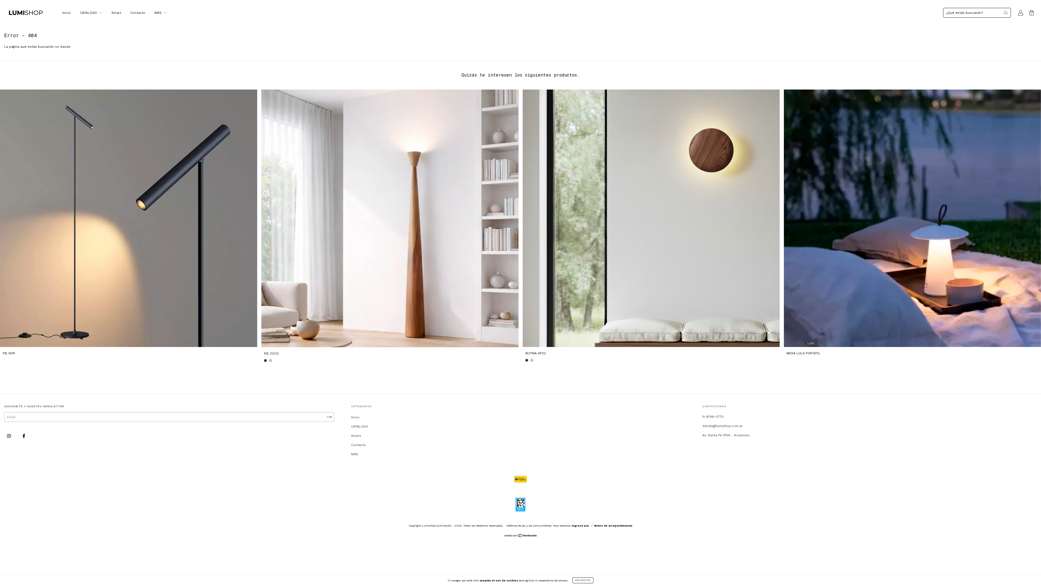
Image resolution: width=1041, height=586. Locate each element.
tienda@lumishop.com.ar (722, 426)
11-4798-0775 (713, 417)
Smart (116, 13)
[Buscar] (1005, 12)
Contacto (137, 13)
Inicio (66, 13)
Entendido (582, 580)
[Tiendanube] (521, 536)
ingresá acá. (580, 525)
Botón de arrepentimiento (613, 525)
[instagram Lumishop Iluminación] (9, 436)
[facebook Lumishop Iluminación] (24, 436)
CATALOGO (89, 13)
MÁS (159, 13)
